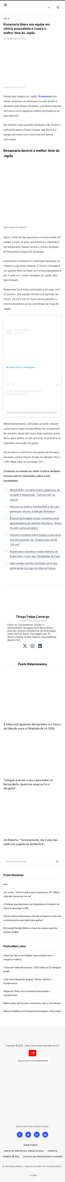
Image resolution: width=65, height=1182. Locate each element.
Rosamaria (44, 96)
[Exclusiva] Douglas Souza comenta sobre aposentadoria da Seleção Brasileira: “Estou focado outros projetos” (35, 523)
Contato (52, 1151)
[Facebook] (20, 1134)
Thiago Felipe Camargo (32, 616)
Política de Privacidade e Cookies (42, 1157)
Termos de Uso (11, 1157)
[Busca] (56, 7)
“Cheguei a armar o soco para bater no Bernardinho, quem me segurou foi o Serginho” (28, 784)
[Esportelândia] (23, 7)
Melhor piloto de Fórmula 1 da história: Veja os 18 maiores (32, 1003)
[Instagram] (37, 1134)
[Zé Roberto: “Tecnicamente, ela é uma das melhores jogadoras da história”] (32, 814)
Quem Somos (31, 1145)
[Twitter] (28, 1134)
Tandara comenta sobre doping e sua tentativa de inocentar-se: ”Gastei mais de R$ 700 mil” (36, 539)
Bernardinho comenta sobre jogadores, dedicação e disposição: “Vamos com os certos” (35, 494)
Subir (33, 1175)
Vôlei (6, 19)
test (5, 884)
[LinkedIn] (45, 1134)
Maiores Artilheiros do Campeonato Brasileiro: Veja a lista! (32, 1011)
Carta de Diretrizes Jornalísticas (24, 1151)
